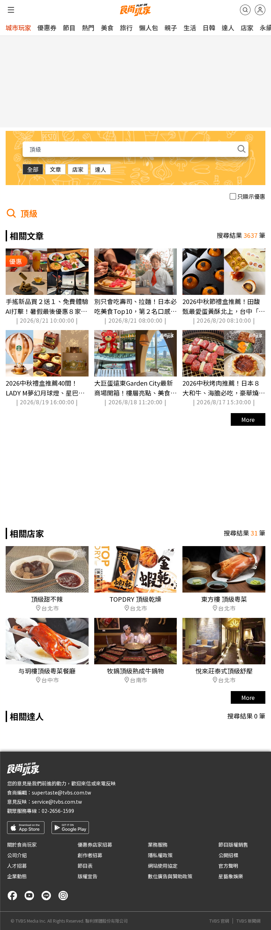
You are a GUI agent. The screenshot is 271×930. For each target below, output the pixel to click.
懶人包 (148, 27)
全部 (32, 169)
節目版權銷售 (233, 844)
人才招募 (17, 865)
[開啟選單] (11, 10)
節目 (69, 27)
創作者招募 (90, 855)
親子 (170, 27)
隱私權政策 (160, 855)
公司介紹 (17, 855)
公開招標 (228, 855)
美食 (107, 27)
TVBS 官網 (219, 921)
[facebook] (12, 895)
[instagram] (63, 895)
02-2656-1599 (58, 810)
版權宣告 (87, 876)
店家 (247, 27)
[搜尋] (245, 10)
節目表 (85, 865)
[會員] (260, 10)
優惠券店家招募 (95, 844)
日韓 (209, 27)
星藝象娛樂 (230, 876)
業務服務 (158, 844)
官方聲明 (228, 865)
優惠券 (46, 27)
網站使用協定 (162, 865)
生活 (189, 27)
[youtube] (29, 895)
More (248, 419)
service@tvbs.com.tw (57, 801)
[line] (46, 895)
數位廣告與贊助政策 (170, 876)
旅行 (126, 27)
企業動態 (17, 876)
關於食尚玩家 (22, 844)
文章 (55, 169)
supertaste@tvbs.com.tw (61, 792)
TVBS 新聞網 (248, 921)
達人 (228, 27)
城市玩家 (18, 27)
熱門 (88, 27)
